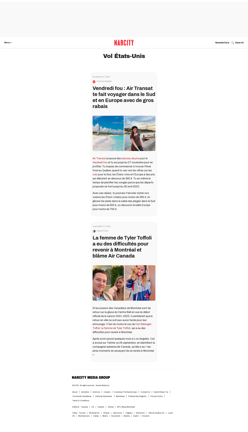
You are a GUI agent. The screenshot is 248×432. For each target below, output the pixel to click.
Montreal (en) (84, 416)
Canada (84, 407)
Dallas (96, 416)
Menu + (8, 43)
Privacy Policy (157, 396)
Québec (101, 407)
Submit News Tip (161, 392)
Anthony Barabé (104, 81)
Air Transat (99, 158)
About (75, 392)
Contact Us (145, 392)
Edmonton (140, 413)
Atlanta (127, 416)
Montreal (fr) (94, 413)
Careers (107, 392)
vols (95, 174)
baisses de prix (130, 158)
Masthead (120, 396)
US (92, 407)
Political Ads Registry (137, 396)
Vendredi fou (100, 162)
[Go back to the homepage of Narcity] (124, 43)
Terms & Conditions (80, 401)
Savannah (115, 416)
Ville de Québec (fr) (156, 413)
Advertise (85, 392)
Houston (145, 416)
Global (111, 407)
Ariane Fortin (102, 231)
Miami (105, 416)
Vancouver (117, 413)
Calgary (128, 413)
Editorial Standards (103, 396)
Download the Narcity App (125, 392)
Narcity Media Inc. (103, 385)
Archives (96, 392)
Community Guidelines (82, 396)
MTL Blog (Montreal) (126, 407)
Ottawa (106, 413)
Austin (136, 416)
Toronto (82, 413)
